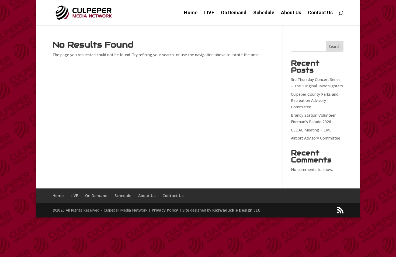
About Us (291, 13)
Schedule (263, 13)
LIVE (209, 13)
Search (335, 46)
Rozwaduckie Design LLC (236, 210)
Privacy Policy (165, 210)
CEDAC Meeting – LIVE (311, 130)
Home (190, 13)
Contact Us (320, 13)
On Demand (233, 13)
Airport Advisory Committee (315, 138)
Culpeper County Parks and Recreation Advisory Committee (314, 101)
